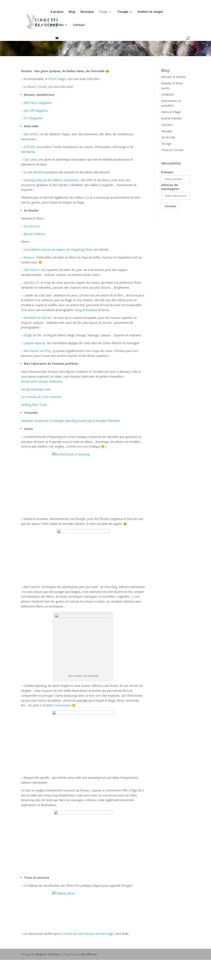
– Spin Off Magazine (34, 110)
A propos (57, 12)
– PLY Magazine (31, 118)
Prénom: (167, 172)
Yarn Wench (31, 270)
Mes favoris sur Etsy (36, 351)
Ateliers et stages (150, 12)
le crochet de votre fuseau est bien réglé (86, 934)
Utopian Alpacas (34, 343)
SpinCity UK (31, 283)
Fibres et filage (171, 112)
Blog (72, 12)
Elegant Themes (47, 954)
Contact (79, 25)
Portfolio (57, 25)
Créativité (167, 94)
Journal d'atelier (171, 118)
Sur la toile (168, 137)
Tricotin (42, 87)
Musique (166, 131)
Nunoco (28, 257)
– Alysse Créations (33, 234)
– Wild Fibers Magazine (36, 103)
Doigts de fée (32, 335)
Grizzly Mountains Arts (36, 389)
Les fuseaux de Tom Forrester (41, 397)
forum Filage (56, 79)
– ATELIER (28, 147)
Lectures (167, 125)
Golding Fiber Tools (34, 405)
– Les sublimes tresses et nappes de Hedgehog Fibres (57, 249)
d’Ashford (39, 172)
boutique (92, 310)
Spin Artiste (31, 134)
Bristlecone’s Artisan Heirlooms (42, 381)
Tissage (122, 12)
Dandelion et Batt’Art (37, 318)
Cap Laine (30, 159)
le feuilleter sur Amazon (55, 705)
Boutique (87, 12)
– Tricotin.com (30, 226)
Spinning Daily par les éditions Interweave (51, 180)
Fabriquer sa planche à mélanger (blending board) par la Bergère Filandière (70, 421)
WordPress (89, 954)
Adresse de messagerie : (171, 187)
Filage (103, 12)
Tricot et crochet (172, 150)
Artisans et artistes (173, 77)
